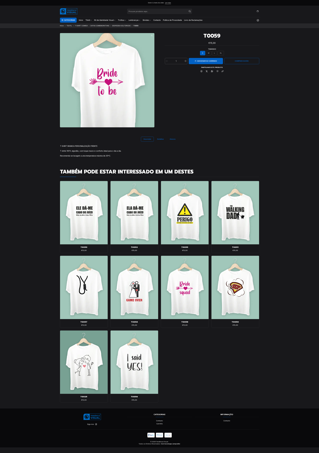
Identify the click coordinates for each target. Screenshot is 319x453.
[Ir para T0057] (84, 287)
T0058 (184, 322)
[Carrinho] (257, 11)
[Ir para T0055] (185, 212)
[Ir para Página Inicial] (69, 11)
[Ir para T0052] (134, 212)
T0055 (184, 247)
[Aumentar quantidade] (185, 61)
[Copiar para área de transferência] (222, 71)
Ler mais (168, 3)
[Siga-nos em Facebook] (258, 20)
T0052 (134, 247)
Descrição (147, 139)
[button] (68, 20)
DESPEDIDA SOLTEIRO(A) (121, 25)
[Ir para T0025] (84, 362)
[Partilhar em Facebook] (201, 71)
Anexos (172, 139)
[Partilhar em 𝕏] (207, 71)
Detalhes (160, 139)
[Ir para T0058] (185, 287)
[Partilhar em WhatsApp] (212, 71)
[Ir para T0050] (235, 287)
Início (62, 25)
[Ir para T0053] (84, 212)
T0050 (235, 322)
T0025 (83, 396)
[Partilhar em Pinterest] (217, 71)
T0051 (235, 247)
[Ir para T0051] (235, 212)
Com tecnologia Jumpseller (170, 444)
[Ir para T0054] (134, 287)
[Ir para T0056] (134, 362)
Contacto (159, 421)
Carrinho (159, 424)
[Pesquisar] (190, 11)
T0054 (134, 322)
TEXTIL (69, 25)
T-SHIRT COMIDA (81, 25)
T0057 (83, 322)
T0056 (134, 396)
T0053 (83, 247)
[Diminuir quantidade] (167, 61)
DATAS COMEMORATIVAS (99, 25)
